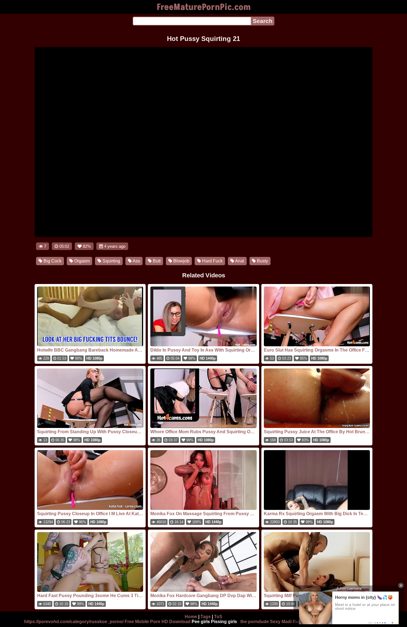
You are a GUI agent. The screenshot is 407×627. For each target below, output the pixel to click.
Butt (156, 261)
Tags (205, 616)
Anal (239, 261)
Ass (136, 261)
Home (191, 616)
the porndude (254, 621)
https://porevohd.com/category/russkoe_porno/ (73, 621)
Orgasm (81, 261)
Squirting (110, 261)
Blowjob (180, 261)
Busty (262, 261)
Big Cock (51, 261)
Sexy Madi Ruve (287, 621)
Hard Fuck (212, 261)
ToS (218, 616)
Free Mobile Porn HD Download (157, 621)
